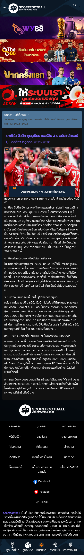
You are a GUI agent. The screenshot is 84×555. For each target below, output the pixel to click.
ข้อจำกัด (69, 457)
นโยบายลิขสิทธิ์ (69, 467)
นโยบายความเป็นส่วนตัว (42, 469)
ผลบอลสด (15, 426)
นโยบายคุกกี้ (15, 467)
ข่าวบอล (69, 446)
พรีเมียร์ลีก (15, 436)
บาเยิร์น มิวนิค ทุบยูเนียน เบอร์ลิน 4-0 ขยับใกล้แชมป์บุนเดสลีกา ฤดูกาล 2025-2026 (41, 121)
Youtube (44, 491)
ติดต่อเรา (14, 457)
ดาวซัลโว (42, 436)
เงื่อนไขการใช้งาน (42, 457)
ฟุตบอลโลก (69, 426)
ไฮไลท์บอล (15, 446)
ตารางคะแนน (69, 436)
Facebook (44, 481)
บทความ (9, 115)
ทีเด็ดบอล (22, 115)
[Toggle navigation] (4, 8)
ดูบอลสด (42, 426)
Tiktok (44, 501)
